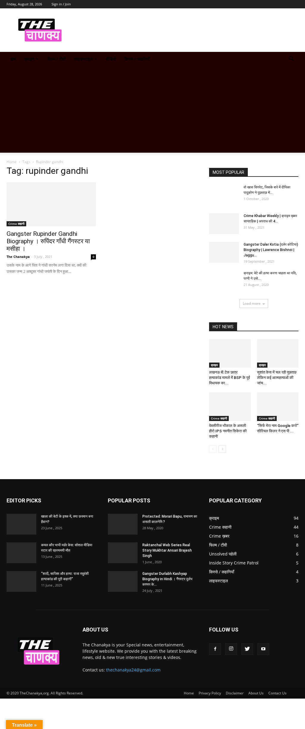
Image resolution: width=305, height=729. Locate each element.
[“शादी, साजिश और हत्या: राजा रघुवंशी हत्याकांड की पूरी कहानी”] (21, 581)
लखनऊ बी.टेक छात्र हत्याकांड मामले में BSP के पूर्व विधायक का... (229, 377)
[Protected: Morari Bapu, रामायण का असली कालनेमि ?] (123, 524)
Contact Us (277, 693)
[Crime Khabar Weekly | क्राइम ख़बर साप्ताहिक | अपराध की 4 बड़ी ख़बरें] (224, 223)
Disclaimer (235, 693)
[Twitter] (247, 649)
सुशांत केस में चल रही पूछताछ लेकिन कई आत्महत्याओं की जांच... (276, 377)
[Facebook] (215, 649)
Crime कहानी (16, 224)
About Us (256, 693)
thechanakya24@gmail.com (133, 670)
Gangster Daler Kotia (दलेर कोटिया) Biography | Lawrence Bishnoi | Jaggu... (271, 249)
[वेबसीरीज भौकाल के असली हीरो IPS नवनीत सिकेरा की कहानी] (230, 406)
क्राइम (29, 59)
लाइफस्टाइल (83, 59)
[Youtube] (263, 649)
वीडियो (111, 59)
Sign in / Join (61, 4)
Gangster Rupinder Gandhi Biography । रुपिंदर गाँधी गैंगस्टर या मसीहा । (48, 241)
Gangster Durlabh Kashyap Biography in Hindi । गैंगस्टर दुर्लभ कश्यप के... (167, 579)
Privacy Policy (210, 693)
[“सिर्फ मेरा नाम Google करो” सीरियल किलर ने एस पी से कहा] (278, 406)
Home (12, 161)
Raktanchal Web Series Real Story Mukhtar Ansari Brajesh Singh (167, 550)
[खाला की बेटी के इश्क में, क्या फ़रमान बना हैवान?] (21, 524)
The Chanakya (18, 256)
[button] (291, 59)
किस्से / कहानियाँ (137, 59)
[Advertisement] (152, 111)
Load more (252, 303)
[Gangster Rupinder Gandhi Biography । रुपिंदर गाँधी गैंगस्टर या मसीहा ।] (51, 204)
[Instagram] (231, 649)
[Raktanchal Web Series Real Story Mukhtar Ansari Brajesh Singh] (123, 552)
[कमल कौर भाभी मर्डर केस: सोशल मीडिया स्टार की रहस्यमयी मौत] (21, 552)
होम (13, 59)
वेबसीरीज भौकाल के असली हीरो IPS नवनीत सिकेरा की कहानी (228, 431)
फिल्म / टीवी (56, 59)
